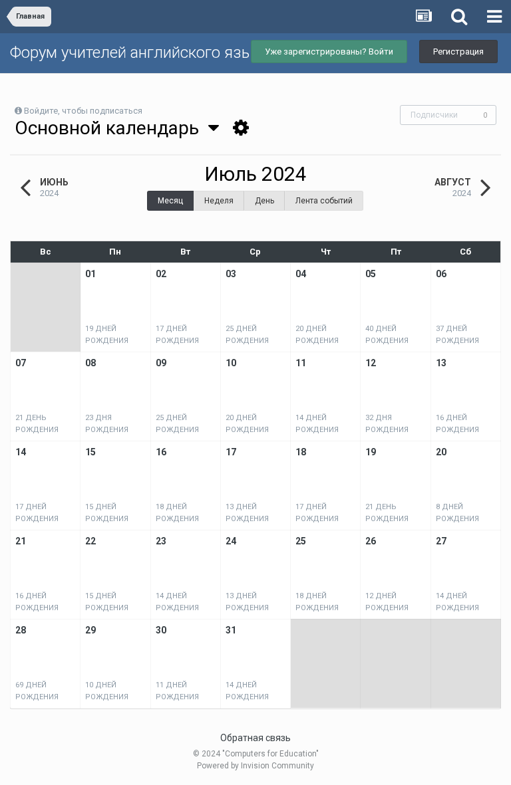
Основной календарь (111, 128)
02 (161, 274)
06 (441, 274)
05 (370, 274)
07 (20, 363)
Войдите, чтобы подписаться (83, 111)
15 (90, 452)
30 (161, 630)
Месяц (170, 200)
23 (161, 541)
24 (231, 541)
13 (441, 363)
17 (231, 452)
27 (441, 541)
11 (300, 363)
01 (90, 274)
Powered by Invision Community (255, 765)
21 (20, 541)
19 (370, 452)
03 (231, 274)
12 (370, 363)
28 (20, 630)
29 (90, 630)
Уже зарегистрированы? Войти (329, 51)
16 (161, 452)
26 (370, 541)
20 (441, 452)
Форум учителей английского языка (139, 52)
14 (20, 452)
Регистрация (458, 51)
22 (90, 541)
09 (161, 363)
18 (300, 452)
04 (300, 274)
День (264, 200)
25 (300, 541)
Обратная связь (255, 737)
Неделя (219, 200)
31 (231, 630)
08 (90, 363)
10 (231, 363)
